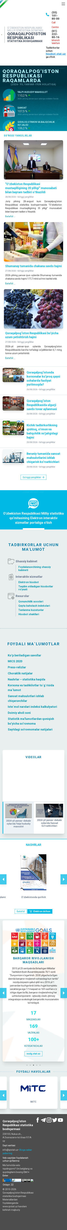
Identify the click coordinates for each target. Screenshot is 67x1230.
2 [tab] (31, 1065)
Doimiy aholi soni (19, 712)
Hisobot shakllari (28, 614)
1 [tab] (27, 1065)
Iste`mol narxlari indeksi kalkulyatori (32, 706)
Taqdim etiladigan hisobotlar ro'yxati (35, 588)
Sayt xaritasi (9, 1145)
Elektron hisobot (28, 582)
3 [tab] (34, 1065)
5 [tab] (40, 1065)
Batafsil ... (10, 216)
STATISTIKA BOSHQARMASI (24, 41)
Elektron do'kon (41, 911)
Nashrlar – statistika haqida (26, 679)
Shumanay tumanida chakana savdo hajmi (33, 266)
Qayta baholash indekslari (34, 605)
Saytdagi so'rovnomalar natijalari (30, 729)
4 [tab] (37, 1065)
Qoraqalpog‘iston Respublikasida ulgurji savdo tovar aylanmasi (42, 405)
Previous (3, 876)
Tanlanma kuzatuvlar (31, 610)
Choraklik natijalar (20, 673)
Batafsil (21, 911)
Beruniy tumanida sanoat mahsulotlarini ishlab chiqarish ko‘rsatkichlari (43, 458)
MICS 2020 (15, 661)
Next (63, 876)
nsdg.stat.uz (33, 1053)
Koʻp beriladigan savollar (24, 655)
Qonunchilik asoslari (30, 601)
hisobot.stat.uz (56, 53)
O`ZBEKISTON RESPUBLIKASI (24, 27)
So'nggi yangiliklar (26, 197)
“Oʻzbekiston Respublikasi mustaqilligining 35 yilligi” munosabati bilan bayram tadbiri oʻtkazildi (31, 188)
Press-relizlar (17, 667)
